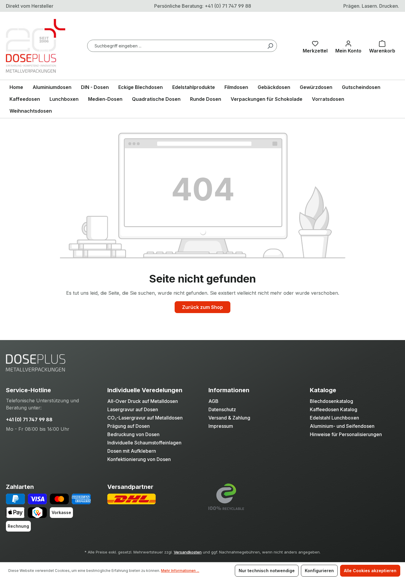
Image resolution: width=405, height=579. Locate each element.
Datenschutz (222, 409)
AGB (213, 401)
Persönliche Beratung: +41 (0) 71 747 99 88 (202, 6)
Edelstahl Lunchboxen (334, 418)
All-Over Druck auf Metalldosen (142, 401)
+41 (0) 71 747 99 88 (29, 419)
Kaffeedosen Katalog (333, 409)
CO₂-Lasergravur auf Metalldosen (145, 418)
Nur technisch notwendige (267, 570)
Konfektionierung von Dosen (139, 459)
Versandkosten (188, 552)
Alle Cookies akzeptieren (370, 570)
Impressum (220, 426)
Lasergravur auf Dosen (132, 409)
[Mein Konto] (348, 45)
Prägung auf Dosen (128, 426)
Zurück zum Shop (202, 307)
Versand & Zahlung (229, 418)
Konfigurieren (319, 570)
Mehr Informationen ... (180, 570)
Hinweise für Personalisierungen (346, 434)
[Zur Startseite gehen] (35, 46)
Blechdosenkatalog (331, 401)
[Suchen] (270, 46)
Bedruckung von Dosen (133, 434)
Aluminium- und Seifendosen (342, 426)
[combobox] (182, 46)
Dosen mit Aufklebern (131, 451)
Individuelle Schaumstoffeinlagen (144, 443)
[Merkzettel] (315, 45)
